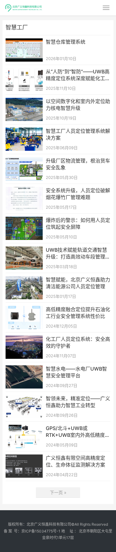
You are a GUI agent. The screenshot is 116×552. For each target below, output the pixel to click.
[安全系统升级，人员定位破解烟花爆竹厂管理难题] (24, 190)
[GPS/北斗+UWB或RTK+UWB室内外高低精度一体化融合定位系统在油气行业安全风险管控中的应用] (24, 428)
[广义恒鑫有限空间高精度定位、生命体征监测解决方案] (24, 458)
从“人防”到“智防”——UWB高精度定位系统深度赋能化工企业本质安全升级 (78, 75)
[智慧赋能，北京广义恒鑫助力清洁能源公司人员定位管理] (24, 280)
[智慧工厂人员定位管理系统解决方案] (24, 131)
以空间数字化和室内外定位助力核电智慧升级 (78, 104)
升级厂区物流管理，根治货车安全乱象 (78, 164)
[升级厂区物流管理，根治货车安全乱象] (24, 161)
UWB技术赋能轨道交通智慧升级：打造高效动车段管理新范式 (78, 253)
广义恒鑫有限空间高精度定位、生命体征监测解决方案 (75, 461)
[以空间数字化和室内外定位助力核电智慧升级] (24, 101)
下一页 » (58, 492)
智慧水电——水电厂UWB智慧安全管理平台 (76, 372)
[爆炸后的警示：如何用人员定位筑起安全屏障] (24, 220)
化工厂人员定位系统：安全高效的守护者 (78, 342)
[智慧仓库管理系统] (24, 42)
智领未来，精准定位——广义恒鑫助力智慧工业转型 (78, 401)
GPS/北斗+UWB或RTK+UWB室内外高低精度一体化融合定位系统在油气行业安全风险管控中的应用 (78, 432)
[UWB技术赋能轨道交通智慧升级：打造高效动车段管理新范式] (24, 250)
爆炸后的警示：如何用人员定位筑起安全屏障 (78, 223)
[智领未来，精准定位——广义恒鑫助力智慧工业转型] (24, 399)
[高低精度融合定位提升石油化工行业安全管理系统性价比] (24, 309)
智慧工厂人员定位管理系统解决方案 (78, 134)
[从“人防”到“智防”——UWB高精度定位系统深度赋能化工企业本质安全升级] (24, 72)
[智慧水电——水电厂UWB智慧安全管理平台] (24, 369)
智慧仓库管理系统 (65, 42)
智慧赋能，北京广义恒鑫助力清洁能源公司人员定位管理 (78, 282)
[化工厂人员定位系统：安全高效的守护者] (24, 339)
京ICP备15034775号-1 (40, 531)
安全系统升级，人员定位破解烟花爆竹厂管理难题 (78, 193)
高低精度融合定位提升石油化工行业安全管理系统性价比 (78, 312)
